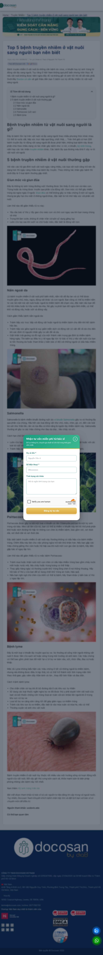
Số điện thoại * (32, 464)
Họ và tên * (31, 453)
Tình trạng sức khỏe (35, 476)
